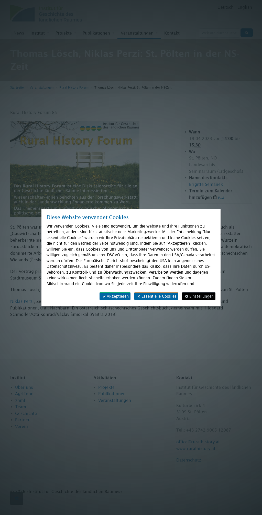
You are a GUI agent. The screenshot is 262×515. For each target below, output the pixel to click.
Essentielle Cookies (159, 296)
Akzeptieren (118, 296)
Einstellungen (201, 296)
